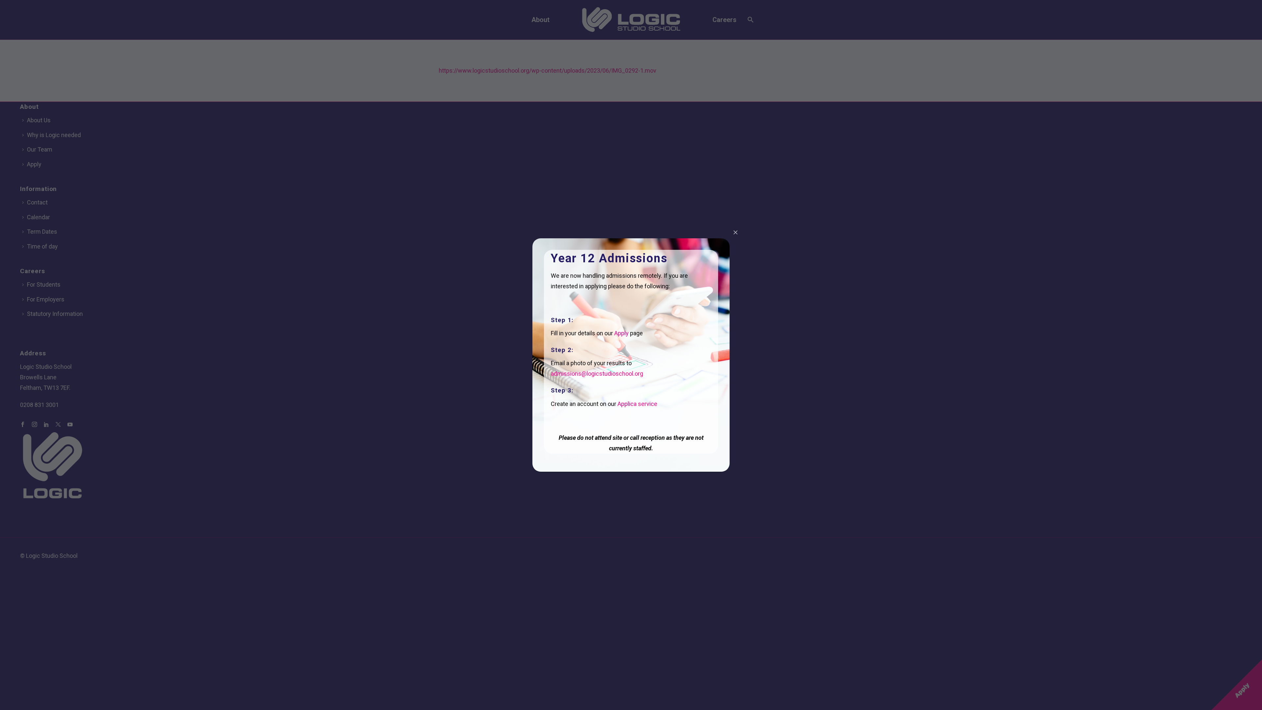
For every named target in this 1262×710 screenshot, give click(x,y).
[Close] (735, 232)
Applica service (637, 403)
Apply (621, 333)
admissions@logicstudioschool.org (597, 373)
